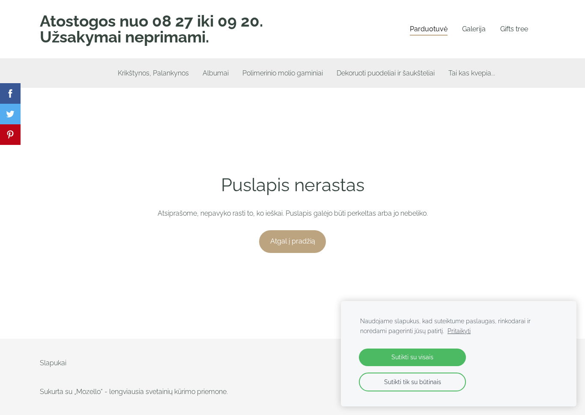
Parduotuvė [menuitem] (429, 29)
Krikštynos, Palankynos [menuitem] (153, 73)
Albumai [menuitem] (216, 73)
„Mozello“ (88, 392)
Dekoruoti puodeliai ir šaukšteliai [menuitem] (386, 73)
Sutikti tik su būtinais (412, 381)
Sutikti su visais (412, 357)
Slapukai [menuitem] (53, 363)
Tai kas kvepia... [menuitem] (471, 73)
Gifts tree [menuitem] (514, 29)
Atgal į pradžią (292, 241)
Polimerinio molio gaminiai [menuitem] (282, 73)
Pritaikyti (459, 330)
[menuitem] (90, 71)
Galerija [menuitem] (474, 29)
